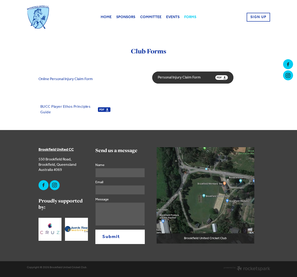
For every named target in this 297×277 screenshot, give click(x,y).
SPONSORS (125, 17)
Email (99, 182)
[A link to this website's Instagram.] (288, 75)
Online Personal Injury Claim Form (66, 79)
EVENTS (173, 17)
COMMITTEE (150, 17)
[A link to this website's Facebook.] (288, 64)
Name (99, 165)
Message (102, 199)
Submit (111, 236)
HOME (106, 17)
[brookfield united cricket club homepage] (51, 17)
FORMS (190, 17)
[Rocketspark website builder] (247, 269)
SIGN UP (258, 17)
